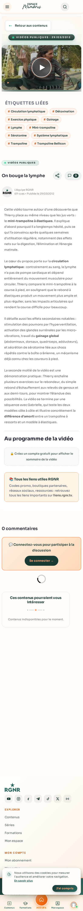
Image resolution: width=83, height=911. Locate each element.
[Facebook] (28, 799)
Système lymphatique (52, 135)
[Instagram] (18, 799)
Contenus (12, 817)
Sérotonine (19, 135)
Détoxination (64, 111)
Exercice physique (23, 119)
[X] (58, 799)
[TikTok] (48, 799)
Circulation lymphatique (28, 111)
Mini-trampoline (43, 127)
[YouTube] (9, 799)
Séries (9, 825)
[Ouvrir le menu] (7, 7)
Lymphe (16, 127)
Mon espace (14, 841)
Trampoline (19, 143)
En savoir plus (23, 880)
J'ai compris (64, 888)
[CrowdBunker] (67, 799)
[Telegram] (38, 799)
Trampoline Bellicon (51, 143)
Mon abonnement (18, 860)
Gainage (53, 119)
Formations (13, 833)
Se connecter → (41, 561)
